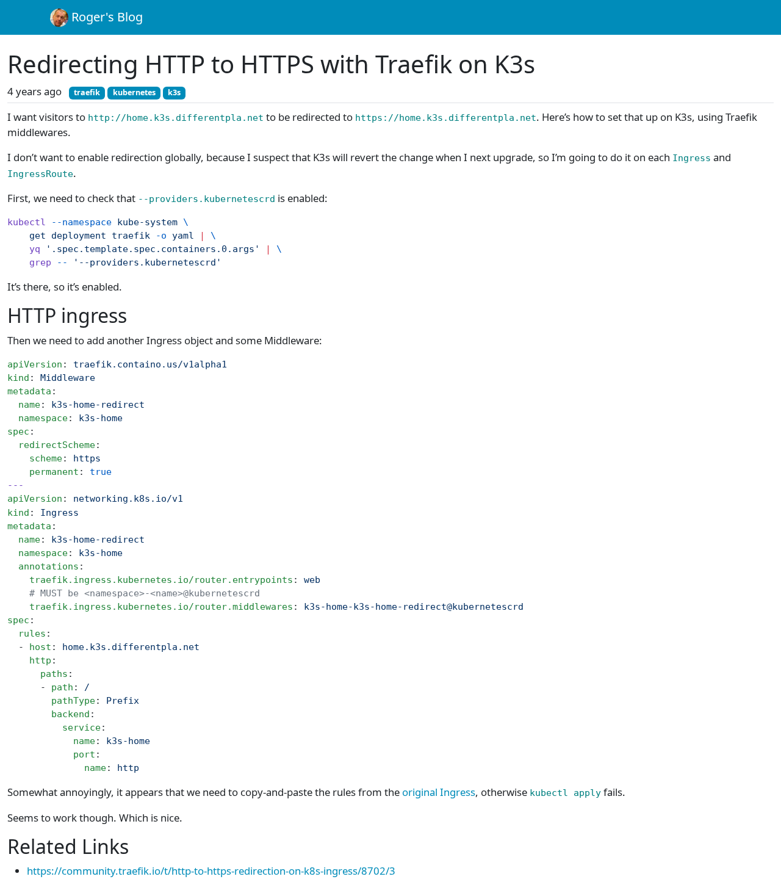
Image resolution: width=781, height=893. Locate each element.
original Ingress (438, 792)
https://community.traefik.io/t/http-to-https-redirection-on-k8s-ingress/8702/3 (211, 871)
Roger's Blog (105, 17)
